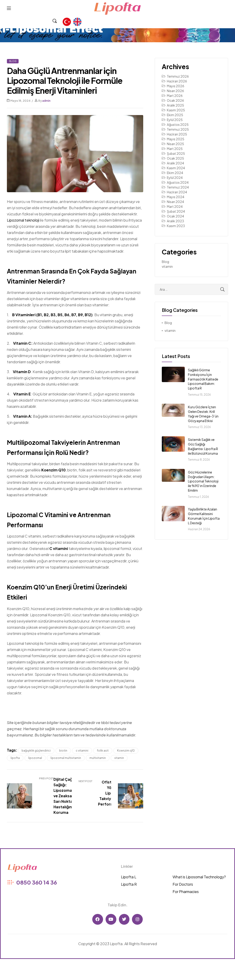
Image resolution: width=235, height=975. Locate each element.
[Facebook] (97, 919)
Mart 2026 (175, 95)
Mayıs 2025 (175, 139)
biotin (63, 750)
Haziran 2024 (177, 192)
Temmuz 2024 (178, 187)
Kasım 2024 (176, 168)
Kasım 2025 (176, 110)
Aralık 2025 (175, 105)
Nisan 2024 (175, 202)
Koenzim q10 (126, 750)
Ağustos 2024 (178, 182)
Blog (12, 61)
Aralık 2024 (175, 163)
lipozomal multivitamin (65, 758)
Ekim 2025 (175, 115)
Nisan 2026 (175, 91)
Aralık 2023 (175, 221)
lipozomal (35, 758)
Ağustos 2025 (178, 124)
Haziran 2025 (177, 134)
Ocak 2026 (175, 100)
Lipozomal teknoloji (23, 220)
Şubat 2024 (176, 211)
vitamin (119, 758)
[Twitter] (124, 919)
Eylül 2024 (175, 177)
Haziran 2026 (177, 81)
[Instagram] (137, 919)
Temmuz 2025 (178, 129)
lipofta (15, 758)
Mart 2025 (175, 149)
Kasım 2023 (176, 226)
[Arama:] (191, 289)
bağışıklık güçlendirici (36, 750)
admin (46, 100)
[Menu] (9, 8)
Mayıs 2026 (175, 86)
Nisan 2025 (175, 144)
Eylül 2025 (175, 120)
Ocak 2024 (175, 216)
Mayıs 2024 (175, 197)
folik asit (103, 750)
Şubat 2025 (176, 153)
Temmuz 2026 (178, 76)
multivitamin (98, 758)
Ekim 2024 (175, 173)
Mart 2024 (175, 206)
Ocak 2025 (175, 158)
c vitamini (82, 750)
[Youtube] (111, 919)
